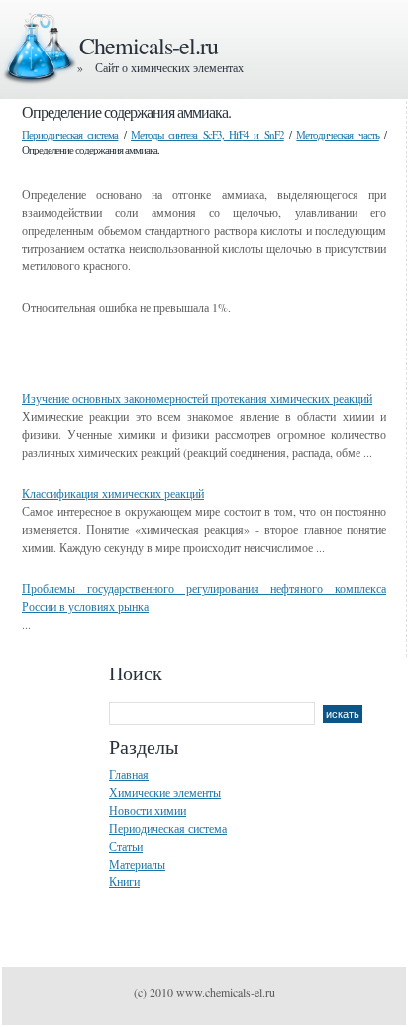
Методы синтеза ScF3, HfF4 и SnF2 (207, 134)
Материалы (137, 864)
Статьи (126, 846)
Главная (129, 774)
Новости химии (147, 810)
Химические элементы (165, 792)
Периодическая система (70, 134)
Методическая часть (337, 134)
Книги (124, 881)
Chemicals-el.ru (148, 45)
